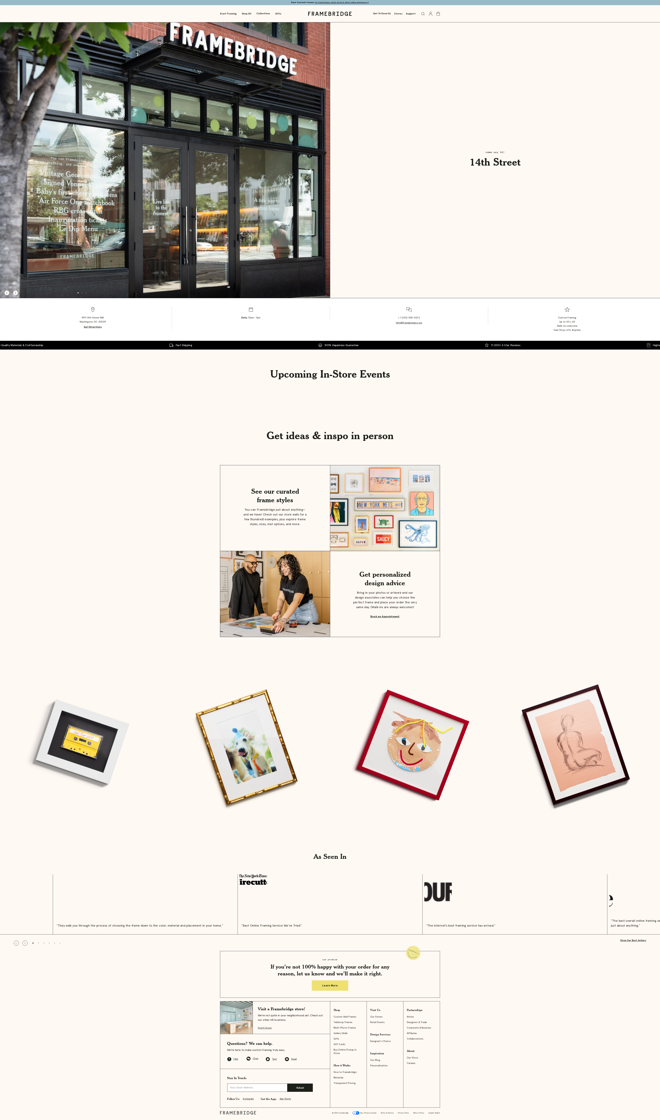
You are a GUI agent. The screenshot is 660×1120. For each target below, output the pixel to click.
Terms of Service (387, 1113)
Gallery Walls (341, 1033)
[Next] (15, 292)
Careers (411, 1063)
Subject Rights (434, 1113)
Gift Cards (339, 1044)
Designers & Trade (417, 1022)
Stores (398, 14)
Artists (410, 1017)
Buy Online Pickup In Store (345, 1051)
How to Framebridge (345, 1072)
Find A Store (265, 1028)
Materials (339, 1077)
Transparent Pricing (345, 1083)
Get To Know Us (382, 13)
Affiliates (412, 1033)
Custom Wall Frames (345, 1017)
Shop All (246, 14)
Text (274, 1059)
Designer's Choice (380, 1041)
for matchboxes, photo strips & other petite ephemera (342, 3)
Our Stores (376, 1017)
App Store (285, 1099)
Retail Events (377, 1022)
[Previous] (6, 292)
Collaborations (415, 1039)
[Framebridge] (330, 14)
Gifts (278, 14)
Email (294, 1059)
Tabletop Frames (343, 1022)
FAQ (236, 1059)
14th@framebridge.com (409, 323)
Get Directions (93, 327)
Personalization (379, 1065)
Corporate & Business (419, 1028)
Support (411, 14)
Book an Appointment (385, 616)
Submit (300, 1087)
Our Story (412, 1058)
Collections (263, 13)
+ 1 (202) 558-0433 (409, 318)
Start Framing (228, 14)
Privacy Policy (403, 1113)
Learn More (330, 985)
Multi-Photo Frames (345, 1028)
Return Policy (418, 1113)
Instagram (248, 1099)
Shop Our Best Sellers (633, 940)
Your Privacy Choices (367, 1113)
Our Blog (375, 1060)
